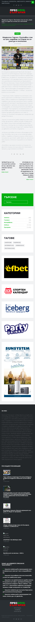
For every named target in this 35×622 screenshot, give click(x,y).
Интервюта (8, 222)
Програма (7, 227)
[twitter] (16, 5)
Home (3, 22)
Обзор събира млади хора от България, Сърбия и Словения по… (16, 525)
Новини (17, 33)
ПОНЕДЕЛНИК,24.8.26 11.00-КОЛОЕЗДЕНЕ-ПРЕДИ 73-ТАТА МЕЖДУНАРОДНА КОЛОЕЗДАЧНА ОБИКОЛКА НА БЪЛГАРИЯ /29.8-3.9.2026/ (17, 495)
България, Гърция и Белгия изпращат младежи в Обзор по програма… (17, 511)
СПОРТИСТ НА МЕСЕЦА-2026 (12, 540)
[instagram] (21, 5)
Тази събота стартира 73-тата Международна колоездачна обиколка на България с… (17, 478)
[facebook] (14, 5)
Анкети (6, 217)
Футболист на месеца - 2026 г (13, 553)
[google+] (19, 5)
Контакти (17, 611)
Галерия (6, 220)
